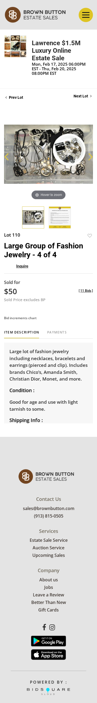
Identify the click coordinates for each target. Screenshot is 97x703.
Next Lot (81, 96)
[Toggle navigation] (86, 15)
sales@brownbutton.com (48, 508)
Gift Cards (48, 610)
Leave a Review (48, 595)
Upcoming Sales (48, 555)
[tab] (21, 334)
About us (48, 580)
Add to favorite (89, 236)
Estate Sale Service (49, 540)
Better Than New (48, 602)
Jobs (48, 587)
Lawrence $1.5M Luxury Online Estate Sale (56, 50)
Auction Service (48, 548)
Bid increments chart (20, 318)
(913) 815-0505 (48, 516)
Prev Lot (15, 97)
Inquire (22, 266)
